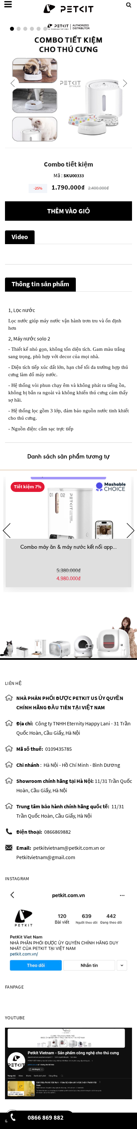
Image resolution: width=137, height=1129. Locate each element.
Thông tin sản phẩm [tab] (40, 284)
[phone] (12, 1119)
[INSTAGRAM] (68, 930)
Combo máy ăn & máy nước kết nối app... (68, 547)
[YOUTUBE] (68, 1062)
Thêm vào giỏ (68, 211)
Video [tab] (20, 236)
